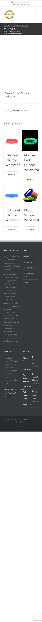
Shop (26, 282)
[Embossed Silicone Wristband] (12, 195)
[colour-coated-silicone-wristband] (21, 63)
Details (12, 175)
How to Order (29, 268)
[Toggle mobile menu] (37, 11)
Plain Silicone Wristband (31, 215)
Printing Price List (29, 275)
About (26, 256)
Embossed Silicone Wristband (12, 215)
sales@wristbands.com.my (21, 4)
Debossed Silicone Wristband (12, 160)
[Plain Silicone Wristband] (30, 195)
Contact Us (28, 262)
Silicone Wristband (20, 110)
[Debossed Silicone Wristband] (12, 140)
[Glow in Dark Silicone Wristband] (30, 140)
